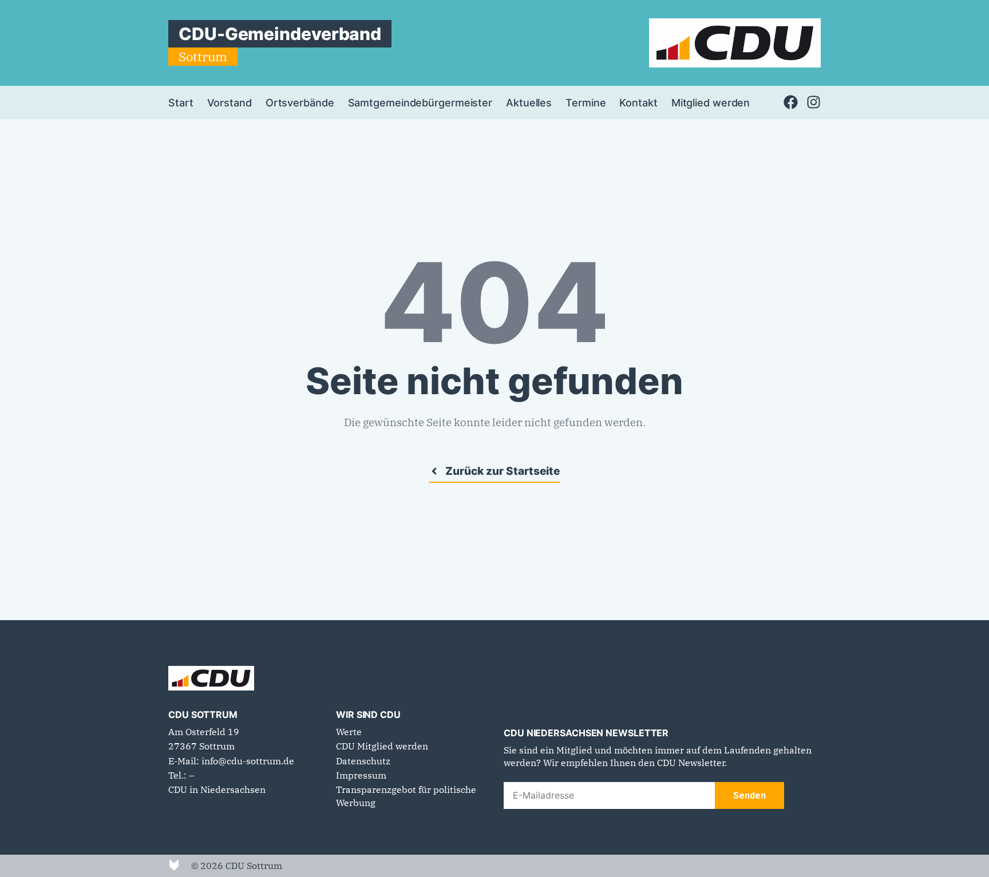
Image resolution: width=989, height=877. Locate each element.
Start (180, 102)
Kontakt (638, 102)
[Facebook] (791, 102)
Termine (585, 102)
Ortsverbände (300, 102)
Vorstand (229, 102)
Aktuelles (529, 102)
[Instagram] (813, 102)
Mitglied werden (710, 102)
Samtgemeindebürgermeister (420, 102)
